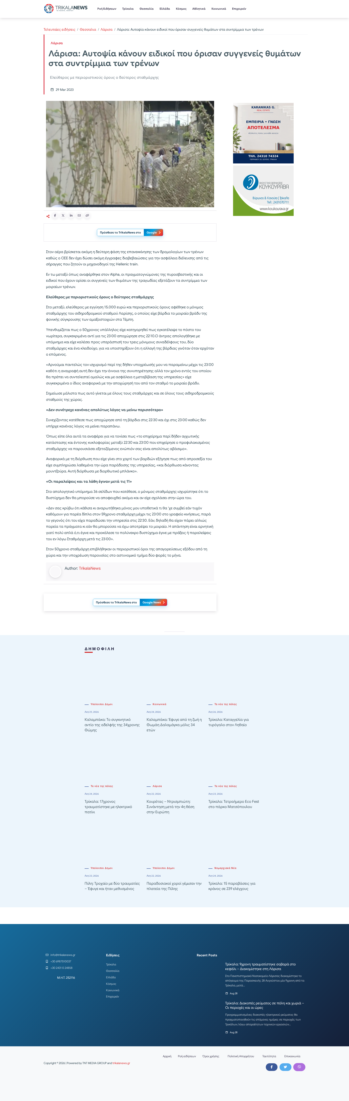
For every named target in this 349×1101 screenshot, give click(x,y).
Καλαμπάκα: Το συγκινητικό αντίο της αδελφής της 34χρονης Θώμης (112, 724)
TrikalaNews (90, 568)
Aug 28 (234, 993)
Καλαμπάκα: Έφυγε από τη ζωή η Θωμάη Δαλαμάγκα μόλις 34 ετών (174, 724)
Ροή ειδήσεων (187, 1056)
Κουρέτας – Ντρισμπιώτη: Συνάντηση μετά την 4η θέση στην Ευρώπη (170, 806)
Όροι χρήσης (210, 1056)
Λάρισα (106, 29)
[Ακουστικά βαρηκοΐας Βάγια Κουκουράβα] (263, 190)
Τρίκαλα (128, 8)
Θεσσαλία (147, 8)
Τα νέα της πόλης (225, 704)
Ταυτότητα (269, 1056)
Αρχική (167, 1056)
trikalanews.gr (121, 1063)
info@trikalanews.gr (62, 955)
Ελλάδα (165, 8)
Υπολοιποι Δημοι (102, 704)
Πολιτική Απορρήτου (241, 1056)
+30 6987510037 (60, 961)
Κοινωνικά (218, 8)
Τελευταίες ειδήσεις (59, 29)
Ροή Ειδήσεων (106, 8)
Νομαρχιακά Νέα (225, 868)
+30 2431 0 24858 (61, 968)
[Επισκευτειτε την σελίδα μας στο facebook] (272, 1067)
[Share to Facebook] (55, 215)
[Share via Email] (79, 215)
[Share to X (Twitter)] (63, 215)
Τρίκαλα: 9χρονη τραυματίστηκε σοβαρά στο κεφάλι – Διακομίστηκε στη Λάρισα (260, 966)
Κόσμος (181, 8)
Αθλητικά (199, 8)
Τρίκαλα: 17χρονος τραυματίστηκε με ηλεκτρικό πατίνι (108, 806)
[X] (285, 1067)
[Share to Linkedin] (71, 215)
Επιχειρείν (239, 8)
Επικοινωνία (292, 1056)
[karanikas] (263, 133)
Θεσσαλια (88, 29)
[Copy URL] (87, 215)
